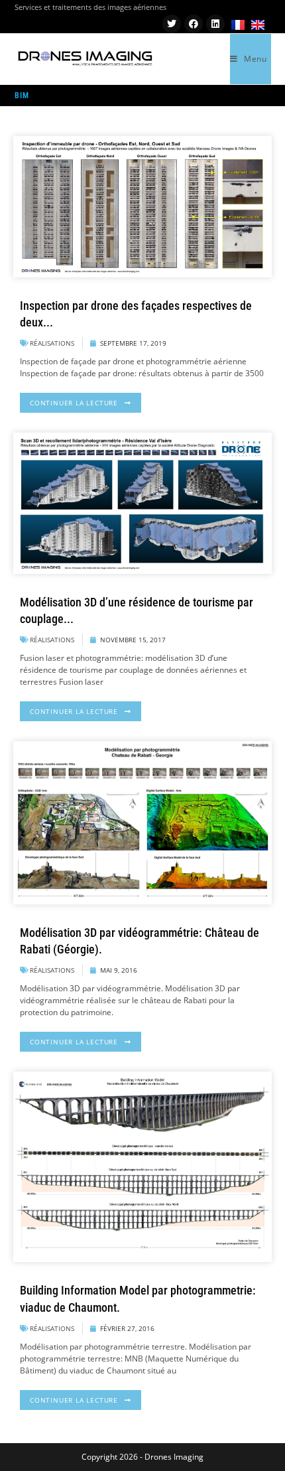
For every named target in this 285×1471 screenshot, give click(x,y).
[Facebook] (193, 24)
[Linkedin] (215, 24)
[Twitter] (171, 24)
